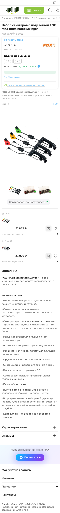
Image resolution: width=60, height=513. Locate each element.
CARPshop (22, 509)
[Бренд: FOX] (49, 45)
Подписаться (32, 457)
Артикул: (7, 33)
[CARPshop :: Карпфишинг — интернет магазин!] (12, 10)
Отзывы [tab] (8, 435)
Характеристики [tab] (14, 427)
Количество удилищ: (17, 55)
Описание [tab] (9, 271)
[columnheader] (28, 202)
